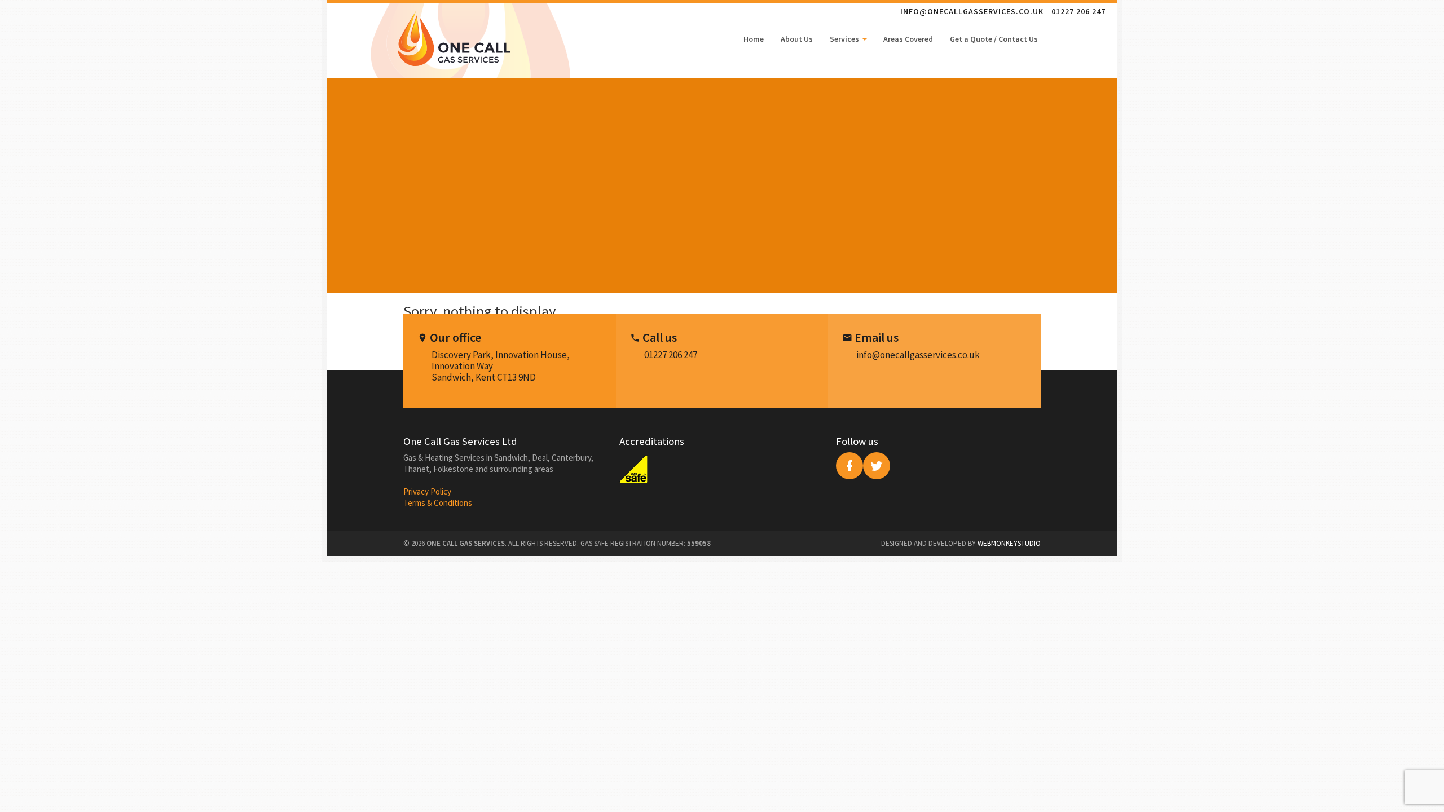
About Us (797, 39)
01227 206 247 (1078, 11)
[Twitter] (876, 465)
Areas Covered (908, 39)
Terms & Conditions (437, 502)
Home (753, 39)
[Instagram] (849, 465)
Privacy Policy (427, 491)
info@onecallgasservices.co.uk (972, 11)
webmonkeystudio (1009, 543)
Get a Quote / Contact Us (994, 39)
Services (845, 39)
